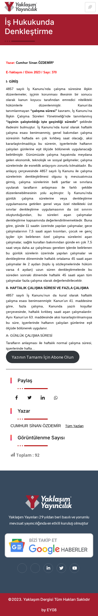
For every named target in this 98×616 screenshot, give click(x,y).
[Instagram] (35, 568)
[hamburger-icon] (90, 7)
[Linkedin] (48, 568)
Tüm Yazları (74, 426)
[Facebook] (22, 568)
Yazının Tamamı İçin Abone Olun (43, 357)
